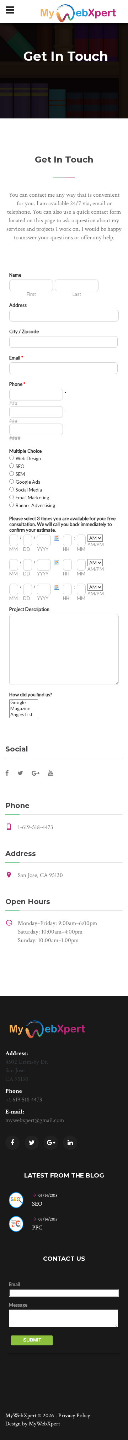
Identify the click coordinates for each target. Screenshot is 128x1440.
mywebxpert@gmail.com (34, 1120)
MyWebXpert (44, 1424)
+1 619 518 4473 (23, 1100)
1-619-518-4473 (35, 827)
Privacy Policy (74, 1415)
